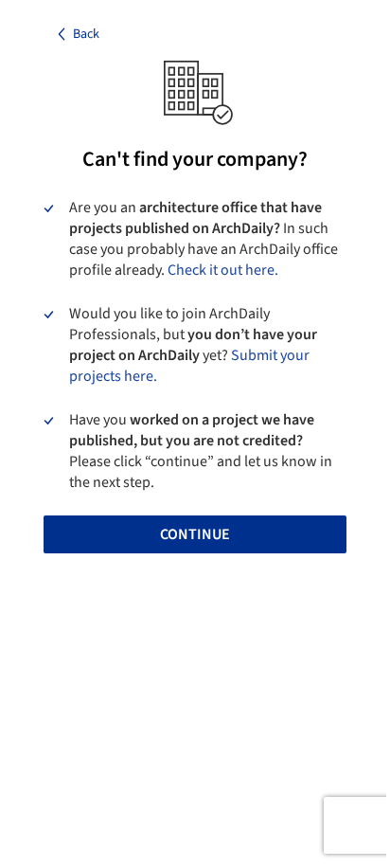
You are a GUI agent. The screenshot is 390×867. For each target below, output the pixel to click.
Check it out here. (223, 270)
